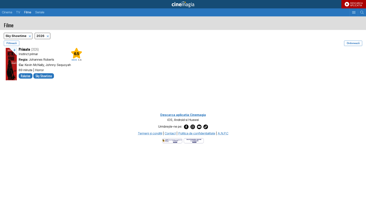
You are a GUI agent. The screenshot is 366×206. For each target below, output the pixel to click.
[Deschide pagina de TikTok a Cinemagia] (205, 126)
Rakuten (25, 76)
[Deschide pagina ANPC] (172, 140)
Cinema (7, 12)
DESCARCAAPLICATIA (356, 4)
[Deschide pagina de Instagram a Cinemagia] (192, 126)
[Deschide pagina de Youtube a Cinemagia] (199, 126)
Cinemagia (183, 4)
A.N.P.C (223, 133)
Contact (170, 133)
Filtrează (11, 43)
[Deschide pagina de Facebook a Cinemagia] (186, 126)
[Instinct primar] (11, 64)
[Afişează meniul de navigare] (354, 12)
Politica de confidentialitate (196, 133)
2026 (40, 36)
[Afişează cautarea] (362, 12)
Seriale (39, 12)
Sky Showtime (16, 36)
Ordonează (353, 43)
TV (18, 12)
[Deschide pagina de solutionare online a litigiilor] (194, 140)
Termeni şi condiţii (150, 133)
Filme (27, 12)
